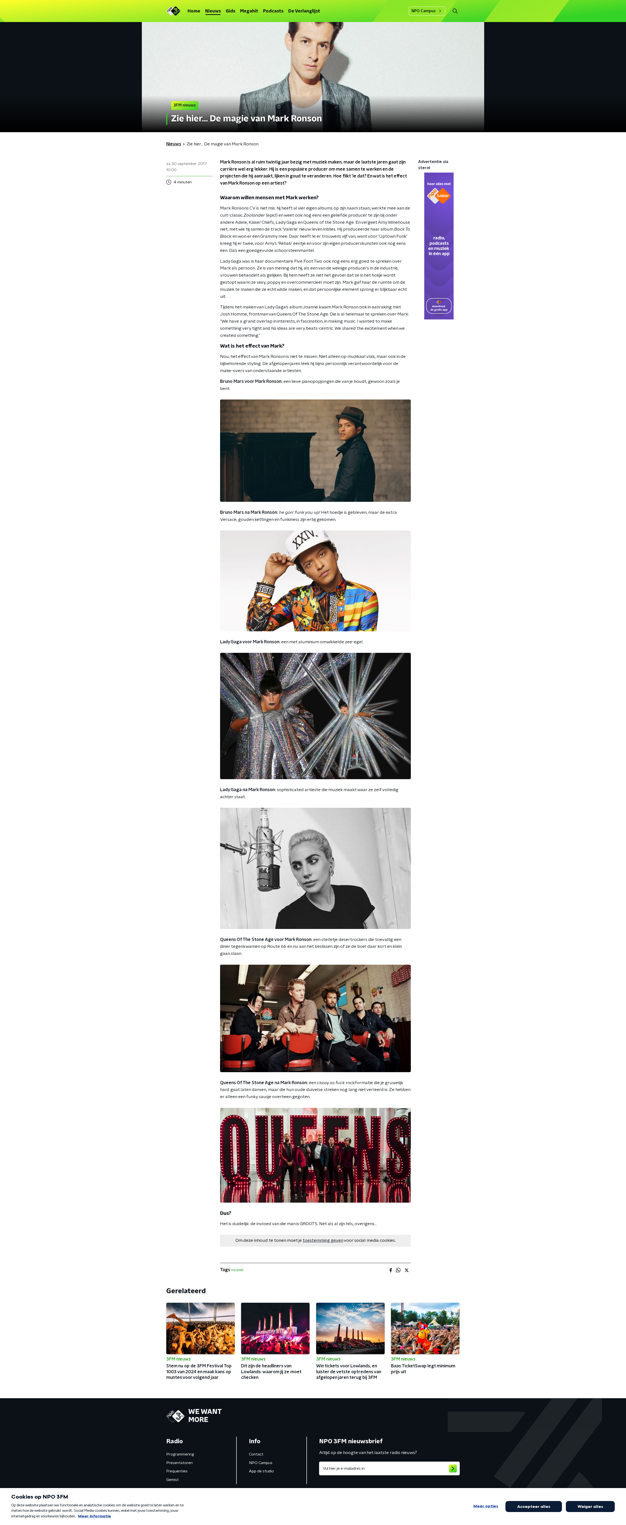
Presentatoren (179, 1463)
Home (194, 11)
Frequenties (177, 1471)
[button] (455, 11)
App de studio (261, 1471)
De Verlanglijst (304, 11)
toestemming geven (323, 1240)
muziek (237, 1270)
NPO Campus (424, 11)
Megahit (249, 11)
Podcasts (273, 11)
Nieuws (213, 11)
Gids (230, 11)
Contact (256, 1454)
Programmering (180, 1454)
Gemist (172, 1480)
